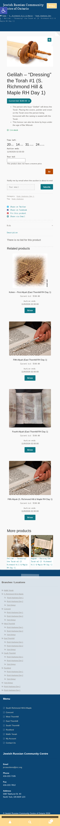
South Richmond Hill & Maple (19, 708)
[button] (3, 10)
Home (4, 16)
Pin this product (18, 213)
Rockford (7, 668)
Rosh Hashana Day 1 (25, 196)
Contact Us (11, 743)
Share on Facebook (18, 210)
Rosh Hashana (18, 199)
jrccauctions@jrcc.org (12, 767)
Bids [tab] (9, 225)
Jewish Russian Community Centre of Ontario (23, 6)
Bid (49, 171)
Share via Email (17, 216)
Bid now (30, 310)
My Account (11, 739)
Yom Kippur (11, 605)
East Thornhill (9, 638)
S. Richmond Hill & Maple (21, 16)
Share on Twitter (18, 207)
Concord (7, 609)
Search (30, 822)
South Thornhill (10, 653)
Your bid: (11, 157)
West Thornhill (9, 624)
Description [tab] (12, 232)
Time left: (12, 140)
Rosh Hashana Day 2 (15, 601)
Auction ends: (13, 149)
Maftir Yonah (9, 590)
